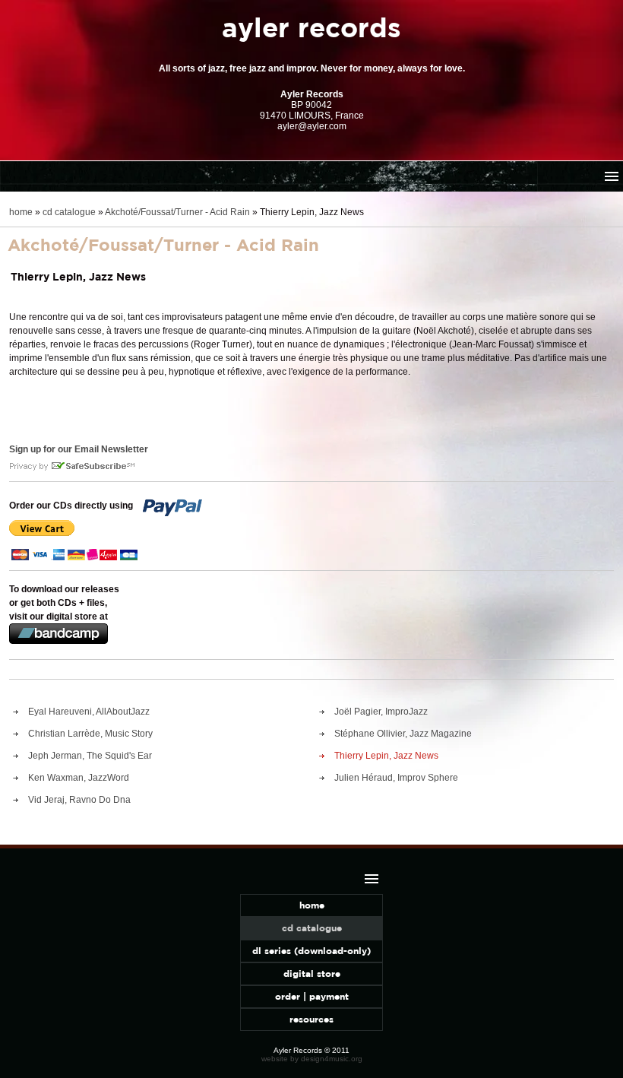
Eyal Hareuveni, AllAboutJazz (89, 711)
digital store (311, 973)
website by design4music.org (311, 1058)
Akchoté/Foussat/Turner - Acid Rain (177, 212)
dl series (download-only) (311, 950)
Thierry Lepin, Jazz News (386, 755)
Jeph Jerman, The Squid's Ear (90, 755)
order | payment (312, 996)
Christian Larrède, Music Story (90, 733)
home (21, 212)
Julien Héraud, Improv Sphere (396, 777)
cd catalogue (69, 212)
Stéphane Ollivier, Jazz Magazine (403, 733)
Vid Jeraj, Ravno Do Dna (79, 799)
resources (311, 1019)
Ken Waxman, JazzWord (78, 777)
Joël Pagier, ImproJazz (381, 711)
